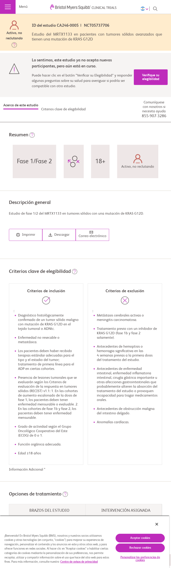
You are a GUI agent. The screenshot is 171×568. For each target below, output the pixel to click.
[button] (14, 45)
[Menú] (8, 7)
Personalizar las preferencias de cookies (140, 559)
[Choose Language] (145, 8)
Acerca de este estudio (20, 105)
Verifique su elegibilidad (150, 77)
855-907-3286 (154, 116)
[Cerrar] (157, 524)
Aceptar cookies (140, 538)
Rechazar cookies (140, 547)
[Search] (155, 9)
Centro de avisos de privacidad (79, 561)
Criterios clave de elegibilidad (63, 109)
